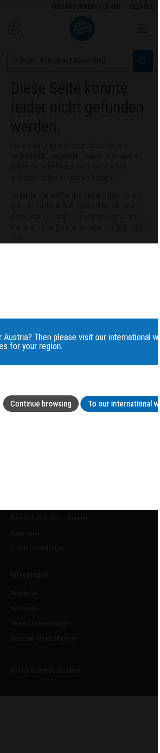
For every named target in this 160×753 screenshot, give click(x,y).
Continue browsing (41, 403)
